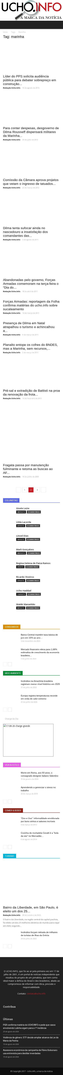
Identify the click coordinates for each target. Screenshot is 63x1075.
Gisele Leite (22, 508)
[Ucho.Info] (31, 10)
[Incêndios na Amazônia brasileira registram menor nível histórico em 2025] (10, 684)
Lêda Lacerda (23, 522)
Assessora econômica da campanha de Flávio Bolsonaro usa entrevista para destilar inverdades (30, 1052)
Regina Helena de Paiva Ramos (33, 563)
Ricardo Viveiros (25, 576)
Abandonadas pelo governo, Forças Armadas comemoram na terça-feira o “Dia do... (31, 283)
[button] (58, 25)
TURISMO (9, 856)
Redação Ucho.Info (11, 88)
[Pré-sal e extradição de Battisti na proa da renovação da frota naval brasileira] (31, 373)
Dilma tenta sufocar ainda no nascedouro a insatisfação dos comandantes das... (25, 231)
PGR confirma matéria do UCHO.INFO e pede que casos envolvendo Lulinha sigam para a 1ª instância (29, 1026)
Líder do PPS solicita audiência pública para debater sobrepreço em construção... (29, 80)
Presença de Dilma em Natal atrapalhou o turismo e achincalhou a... (29, 326)
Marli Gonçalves (25, 549)
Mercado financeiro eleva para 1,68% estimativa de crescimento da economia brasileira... (40, 652)
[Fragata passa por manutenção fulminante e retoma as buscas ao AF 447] (31, 432)
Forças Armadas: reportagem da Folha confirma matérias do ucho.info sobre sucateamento (31, 305)
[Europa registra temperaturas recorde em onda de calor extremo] (10, 699)
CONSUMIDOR (12, 627)
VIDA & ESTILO (12, 765)
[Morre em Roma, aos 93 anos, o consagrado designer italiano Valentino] (10, 776)
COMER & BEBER (13, 810)
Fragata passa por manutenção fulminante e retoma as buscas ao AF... (28, 468)
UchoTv (43, 765)
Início (5, 32)
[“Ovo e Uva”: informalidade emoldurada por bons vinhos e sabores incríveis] (10, 822)
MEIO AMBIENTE (13, 673)
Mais (33, 765)
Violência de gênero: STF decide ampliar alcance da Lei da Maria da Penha (30, 1039)
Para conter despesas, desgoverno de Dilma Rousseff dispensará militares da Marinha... (31, 131)
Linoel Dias (22, 535)
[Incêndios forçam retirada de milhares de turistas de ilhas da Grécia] (10, 936)
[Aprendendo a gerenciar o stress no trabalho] (10, 791)
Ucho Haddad (23, 590)
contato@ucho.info (36, 993)
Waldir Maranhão (25, 604)
